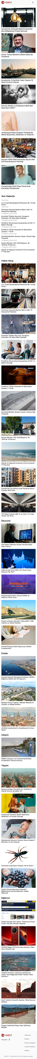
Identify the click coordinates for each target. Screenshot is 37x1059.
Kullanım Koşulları (30, 1043)
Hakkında (28, 1035)
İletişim (27, 1039)
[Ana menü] (33, 2)
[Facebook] (9, 1039)
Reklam (27, 1050)
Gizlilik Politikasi (30, 1047)
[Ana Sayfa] (6, 2)
